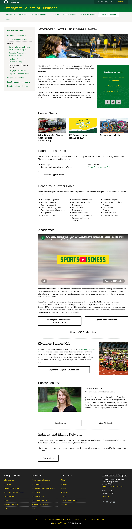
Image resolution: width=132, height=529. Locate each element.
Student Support (69, 14)
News (6, 500)
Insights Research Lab (15, 78)
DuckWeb (64, 484)
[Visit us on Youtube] (107, 502)
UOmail (63, 480)
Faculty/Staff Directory (12, 488)
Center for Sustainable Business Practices (17, 54)
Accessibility (67, 519)
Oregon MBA (36, 484)
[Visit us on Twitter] (113, 102)
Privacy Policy (77, 519)
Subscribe (64, 504)
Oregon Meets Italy (110, 135)
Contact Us (105, 496)
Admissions (10, 14)
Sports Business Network (20, 73)
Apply (106, 2)
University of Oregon (114, 475)
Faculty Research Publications (18, 82)
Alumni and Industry (11, 504)
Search (120, 2)
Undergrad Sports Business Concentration (113, 79)
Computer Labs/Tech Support (14, 492)
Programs (23, 14)
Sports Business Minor (113, 86)
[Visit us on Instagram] (110, 502)
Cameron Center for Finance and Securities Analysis (19, 48)
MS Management (38, 496)
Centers (10, 43)
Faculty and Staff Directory (17, 35)
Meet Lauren (60, 423)
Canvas (63, 488)
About (8, 19)
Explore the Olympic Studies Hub (64, 370)
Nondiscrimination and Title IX (51, 519)
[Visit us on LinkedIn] (114, 502)
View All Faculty (106, 423)
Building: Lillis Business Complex (113, 486)
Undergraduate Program (41, 480)
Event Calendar (9, 496)
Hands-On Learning (38, 14)
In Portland (8, 484)
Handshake (64, 492)
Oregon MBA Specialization (113, 91)
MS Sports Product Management (43, 488)
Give (115, 2)
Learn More (48, 458)
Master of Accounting (39, 500)
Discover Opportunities (53, 174)
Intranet (63, 496)
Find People (101, 519)
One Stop (100, 2)
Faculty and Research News (17, 86)
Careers (86, 519)
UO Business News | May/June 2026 (79, 136)
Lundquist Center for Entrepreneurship (17, 60)
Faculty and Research (109, 14)
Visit (111, 2)
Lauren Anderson (94, 388)
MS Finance (36, 492)
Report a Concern (33, 519)
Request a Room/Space (69, 500)
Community (54, 14)
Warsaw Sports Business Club (99, 167)
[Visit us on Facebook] (107, 102)
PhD (33, 508)
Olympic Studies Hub (18, 71)
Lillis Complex (9, 480)
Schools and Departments (17, 39)
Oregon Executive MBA (40, 504)
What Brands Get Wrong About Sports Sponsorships (50, 137)
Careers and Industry (88, 14)
